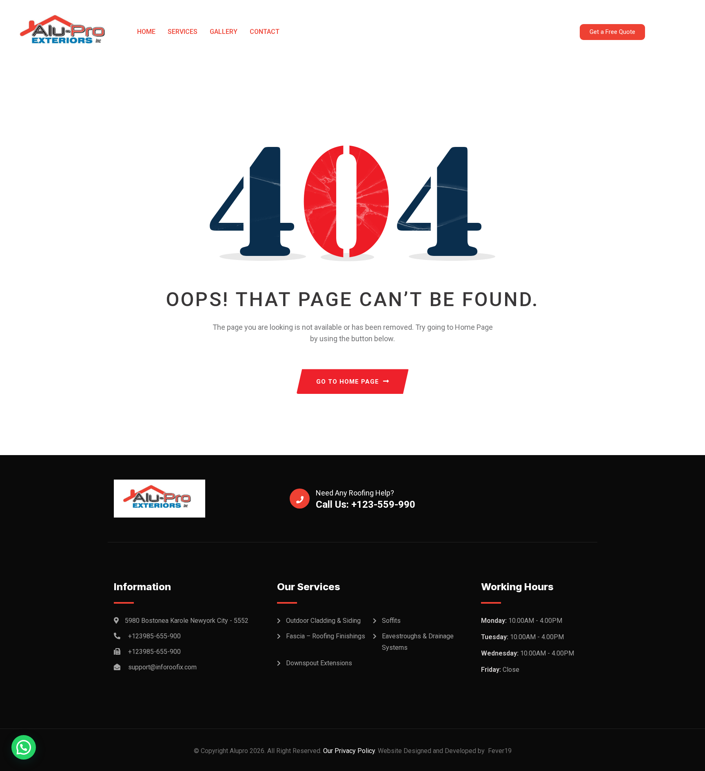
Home (146, 32)
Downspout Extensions (319, 663)
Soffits (391, 620)
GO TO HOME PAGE (347, 381)
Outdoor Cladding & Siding (323, 620)
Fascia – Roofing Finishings (325, 636)
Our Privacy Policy (348, 751)
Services (182, 32)
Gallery (223, 32)
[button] (23, 747)
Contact (264, 32)
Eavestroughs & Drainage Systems (418, 641)
